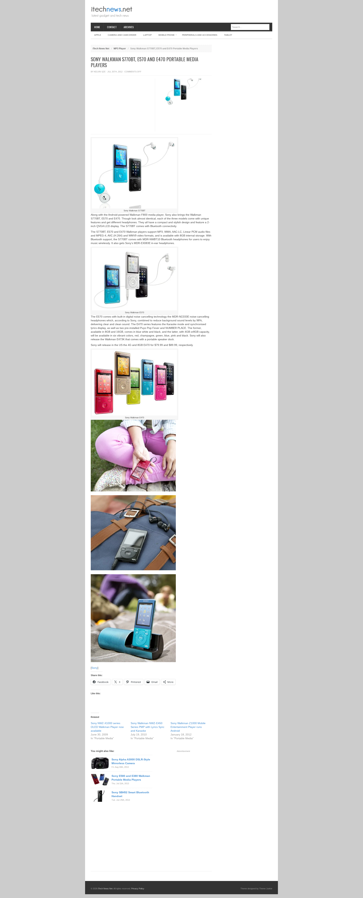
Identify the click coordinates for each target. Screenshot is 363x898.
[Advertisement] (203, 11)
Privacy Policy (137, 888)
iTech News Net (101, 48)
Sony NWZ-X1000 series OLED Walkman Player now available (107, 727)
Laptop (147, 35)
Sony (95, 667)
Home (97, 27)
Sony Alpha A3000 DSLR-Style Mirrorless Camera (131, 761)
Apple (97, 35)
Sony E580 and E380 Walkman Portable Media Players (131, 777)
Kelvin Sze (99, 72)
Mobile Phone (165, 35)
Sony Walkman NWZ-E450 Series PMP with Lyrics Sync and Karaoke (147, 727)
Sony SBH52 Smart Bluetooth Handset (130, 794)
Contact (112, 27)
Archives (129, 27)
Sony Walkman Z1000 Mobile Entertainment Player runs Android (188, 727)
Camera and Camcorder (122, 35)
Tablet (228, 35)
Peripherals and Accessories (199, 35)
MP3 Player (120, 48)
